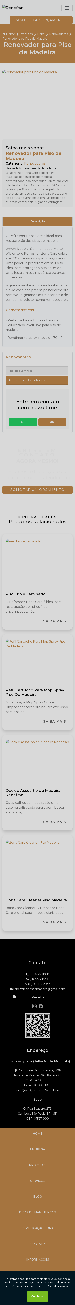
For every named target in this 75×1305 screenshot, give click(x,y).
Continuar (37, 1296)
